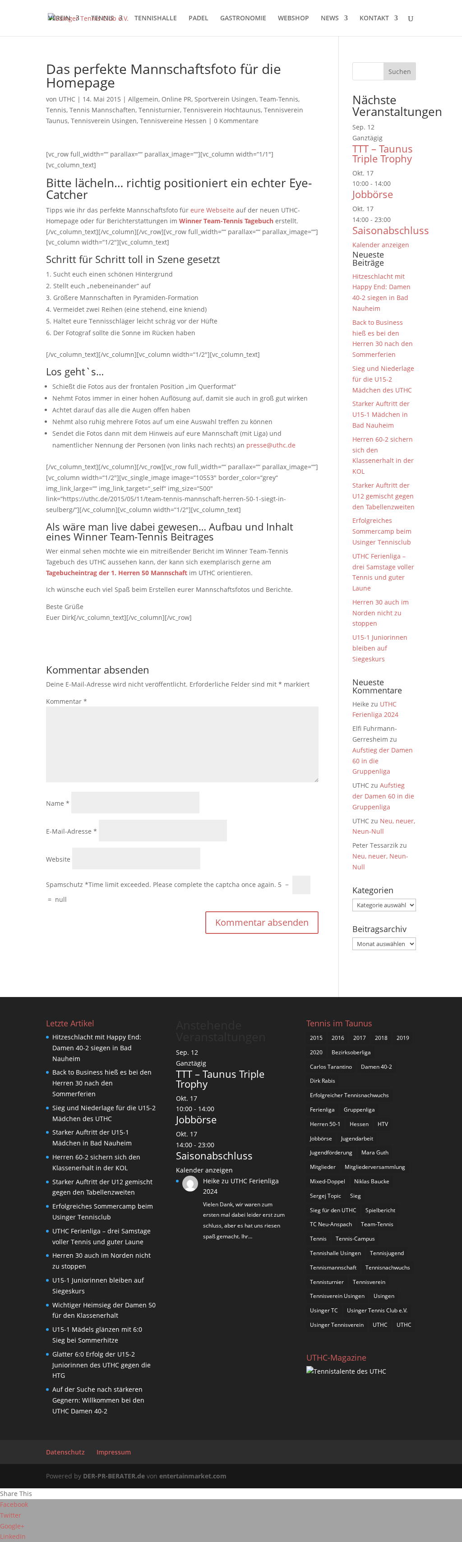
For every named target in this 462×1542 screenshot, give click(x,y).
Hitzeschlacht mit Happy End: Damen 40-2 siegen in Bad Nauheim (96, 1048)
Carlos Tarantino (331, 1067)
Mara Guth (374, 1152)
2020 (316, 1052)
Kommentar (66, 701)
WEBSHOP (293, 18)
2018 (381, 1038)
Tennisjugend (387, 1253)
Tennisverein (369, 1282)
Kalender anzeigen (380, 244)
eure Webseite (212, 210)
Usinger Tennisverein (337, 1325)
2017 (359, 1038)
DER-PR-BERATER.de (114, 1476)
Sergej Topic (325, 1196)
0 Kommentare (236, 120)
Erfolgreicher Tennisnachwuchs (349, 1095)
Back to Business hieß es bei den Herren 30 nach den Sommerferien (102, 1083)
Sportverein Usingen (225, 99)
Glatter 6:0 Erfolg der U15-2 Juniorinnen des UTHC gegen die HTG (101, 1365)
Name (57, 803)
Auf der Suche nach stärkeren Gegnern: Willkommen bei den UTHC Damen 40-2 (98, 1400)
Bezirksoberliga (351, 1052)
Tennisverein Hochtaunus (222, 110)
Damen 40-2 (376, 1067)
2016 (338, 1038)
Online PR (176, 99)
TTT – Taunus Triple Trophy (382, 153)
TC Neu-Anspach (331, 1224)
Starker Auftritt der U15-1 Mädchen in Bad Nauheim (381, 414)
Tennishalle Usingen (335, 1253)
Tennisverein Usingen (104, 120)
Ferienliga (322, 1109)
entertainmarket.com (192, 1476)
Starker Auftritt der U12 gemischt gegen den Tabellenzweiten (383, 496)
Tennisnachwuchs (387, 1267)
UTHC (67, 99)
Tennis (56, 110)
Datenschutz (65, 1452)
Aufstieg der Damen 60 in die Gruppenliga (383, 796)
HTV (383, 1124)
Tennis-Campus (355, 1238)
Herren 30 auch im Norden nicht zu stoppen (380, 613)
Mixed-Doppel (327, 1181)
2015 (316, 1038)
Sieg (355, 1196)
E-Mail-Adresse (71, 831)
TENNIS (102, 18)
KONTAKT (374, 18)
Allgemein (143, 99)
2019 (403, 1038)
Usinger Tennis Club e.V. (377, 1310)
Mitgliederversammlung (375, 1167)
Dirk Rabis (322, 1081)
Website (58, 859)
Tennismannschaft (333, 1267)
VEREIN (59, 18)
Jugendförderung (331, 1152)
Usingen (384, 1296)
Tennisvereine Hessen (173, 120)
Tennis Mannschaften (102, 110)
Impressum (114, 1452)
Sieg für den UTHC (333, 1210)
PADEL (198, 18)
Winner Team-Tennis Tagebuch (226, 221)
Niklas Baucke (371, 1181)
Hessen (359, 1124)
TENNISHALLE (155, 18)
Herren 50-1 (325, 1124)
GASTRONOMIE (243, 18)
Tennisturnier (159, 110)
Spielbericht (380, 1210)
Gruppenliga (359, 1109)
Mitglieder (323, 1167)
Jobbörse (372, 194)
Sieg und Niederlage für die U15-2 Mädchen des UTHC (383, 379)
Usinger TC (324, 1310)
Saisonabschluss (390, 230)
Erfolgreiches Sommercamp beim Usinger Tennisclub (381, 531)
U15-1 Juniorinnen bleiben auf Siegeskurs (379, 648)
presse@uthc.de (271, 445)
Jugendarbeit (357, 1138)
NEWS (330, 18)
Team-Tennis (278, 99)
